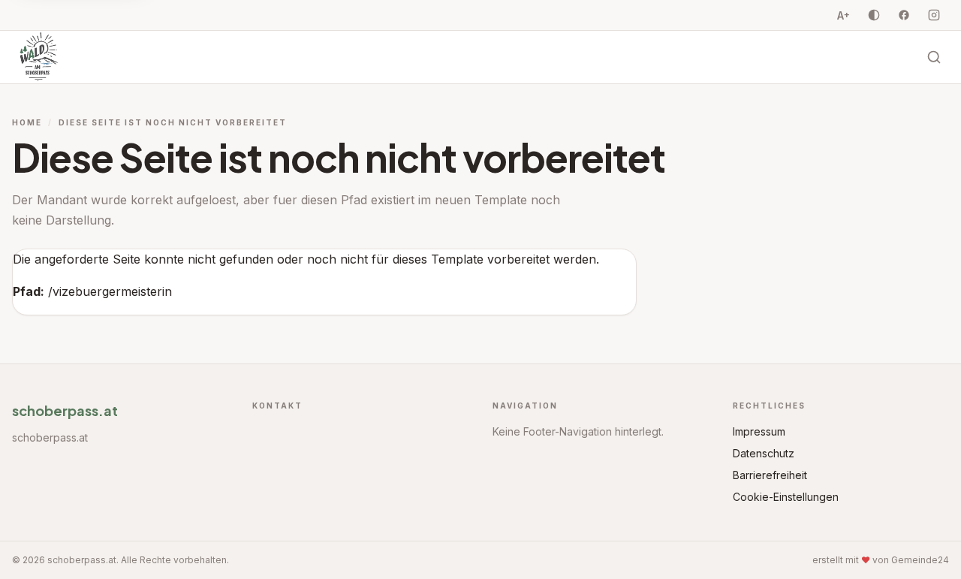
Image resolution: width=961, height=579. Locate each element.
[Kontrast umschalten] (874, 15)
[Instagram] (934, 15)
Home (27, 122)
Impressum (759, 431)
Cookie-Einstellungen (786, 496)
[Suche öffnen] (934, 57)
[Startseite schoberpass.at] (38, 57)
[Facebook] (904, 15)
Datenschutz (763, 453)
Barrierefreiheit (770, 475)
